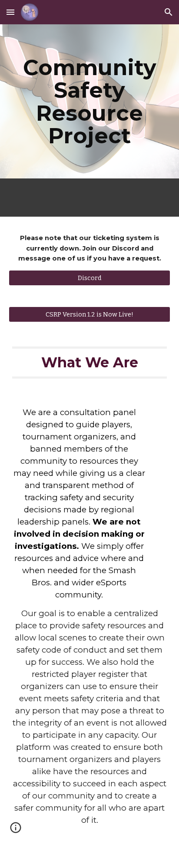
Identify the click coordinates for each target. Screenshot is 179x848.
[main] (89, 101)
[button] (10, 12)
